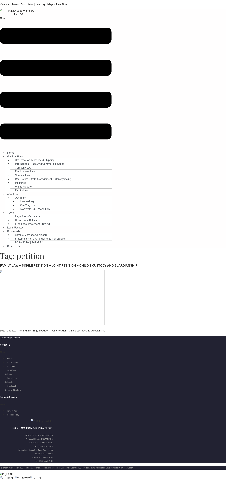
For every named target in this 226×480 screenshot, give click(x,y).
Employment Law (25, 171)
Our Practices (15, 156)
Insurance (20, 182)
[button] (56, 82)
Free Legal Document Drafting (32, 223)
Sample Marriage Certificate (31, 234)
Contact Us (13, 246)
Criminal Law (22, 175)
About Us (12, 194)
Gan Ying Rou (27, 205)
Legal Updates (15, 227)
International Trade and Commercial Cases (39, 163)
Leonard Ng (27, 201)
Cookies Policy (13, 415)
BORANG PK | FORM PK (29, 242)
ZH (12, 478)
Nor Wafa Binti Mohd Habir (35, 209)
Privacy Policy (12, 411)
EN (11, 474)
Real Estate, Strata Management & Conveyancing (43, 179)
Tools (10, 212)
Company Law (23, 167)
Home (10, 152)
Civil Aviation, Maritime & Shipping (35, 160)
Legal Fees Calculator (27, 216)
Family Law (21, 190)
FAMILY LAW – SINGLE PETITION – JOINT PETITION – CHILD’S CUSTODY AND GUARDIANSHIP (68, 265)
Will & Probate (23, 186)
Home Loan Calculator (28, 220)
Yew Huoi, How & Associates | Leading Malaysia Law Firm (33, 4)
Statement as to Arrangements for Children (40, 238)
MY (28, 478)
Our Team (20, 197)
